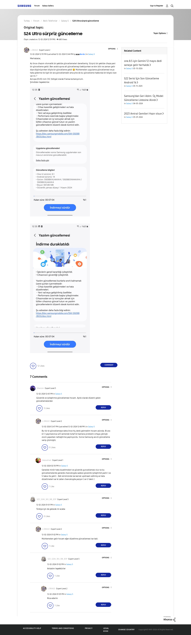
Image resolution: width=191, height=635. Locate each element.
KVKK (105, 631)
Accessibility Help (32, 628)
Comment (109, 365)
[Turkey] (24, 6)
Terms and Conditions (63, 628)
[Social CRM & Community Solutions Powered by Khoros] (169, 619)
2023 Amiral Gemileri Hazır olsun (143, 113)
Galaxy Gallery (48, 6)
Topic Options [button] (159, 33)
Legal (106, 628)
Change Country (126, 630)
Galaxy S (91, 54)
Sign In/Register (156, 6)
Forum (37, 6)
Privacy (88, 628)
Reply (103, 407)
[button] (113, 49)
